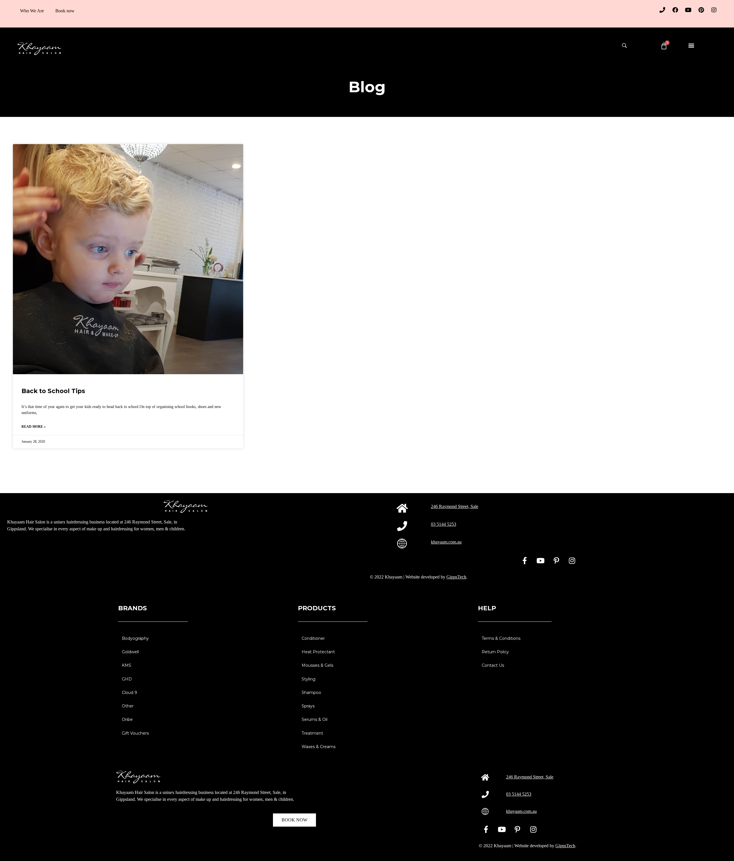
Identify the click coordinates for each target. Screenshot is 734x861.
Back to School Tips (53, 391)
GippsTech (456, 576)
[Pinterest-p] (556, 561)
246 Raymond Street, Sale (454, 506)
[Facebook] (675, 10)
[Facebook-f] (525, 561)
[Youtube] (688, 10)
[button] (691, 45)
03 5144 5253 (443, 524)
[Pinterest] (701, 10)
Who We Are (32, 10)
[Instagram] (714, 10)
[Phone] (662, 10)
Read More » (34, 427)
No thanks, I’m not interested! (77, 854)
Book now (65, 10)
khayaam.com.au (446, 542)
